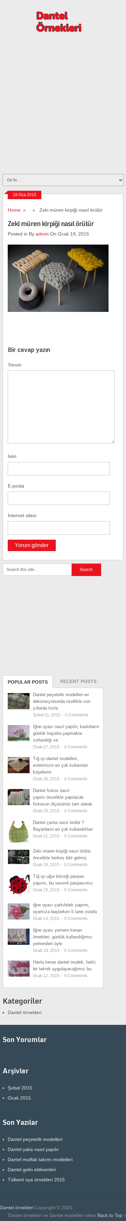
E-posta (16, 486)
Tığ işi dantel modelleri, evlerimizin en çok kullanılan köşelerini (60, 765)
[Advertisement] (63, 106)
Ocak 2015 (19, 1098)
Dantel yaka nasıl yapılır (33, 1149)
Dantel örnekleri (24, 1012)
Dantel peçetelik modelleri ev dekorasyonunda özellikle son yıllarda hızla (61, 701)
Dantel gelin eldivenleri (32, 1169)
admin (42, 234)
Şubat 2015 (20, 1087)
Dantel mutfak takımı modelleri (40, 1159)
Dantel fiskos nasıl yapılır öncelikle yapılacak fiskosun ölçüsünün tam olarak (62, 797)
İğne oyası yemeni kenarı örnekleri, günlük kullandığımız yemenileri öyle (62, 937)
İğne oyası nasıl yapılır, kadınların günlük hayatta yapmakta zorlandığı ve (66, 733)
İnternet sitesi (22, 515)
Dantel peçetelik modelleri (35, 1139)
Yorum (15, 364)
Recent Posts (78, 681)
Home (14, 210)
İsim (12, 456)
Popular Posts (28, 682)
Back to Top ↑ (111, 1215)
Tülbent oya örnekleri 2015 (36, 1179)
